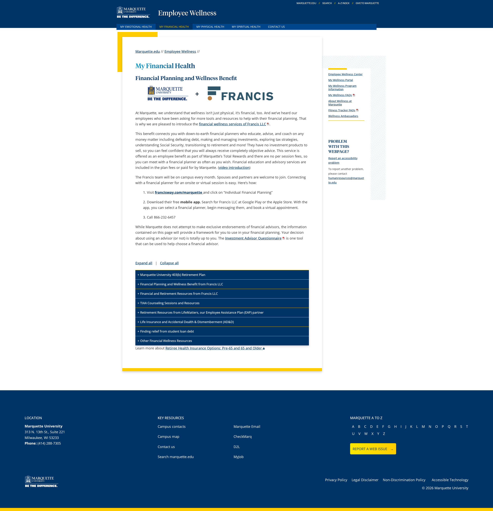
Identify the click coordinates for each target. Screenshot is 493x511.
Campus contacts (172, 426)
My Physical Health (210, 26)
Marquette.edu (147, 51)
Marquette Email (247, 426)
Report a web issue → (373, 448)
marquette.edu (306, 3)
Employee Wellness (187, 13)
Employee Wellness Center (345, 74)
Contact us (166, 446)
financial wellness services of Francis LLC (232, 124)
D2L (237, 446)
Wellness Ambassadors (343, 116)
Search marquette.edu (176, 456)
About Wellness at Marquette (340, 102)
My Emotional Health (136, 26)
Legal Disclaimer (365, 479)
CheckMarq (243, 436)
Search (327, 3)
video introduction (234, 167)
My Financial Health (174, 26)
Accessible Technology (450, 479)
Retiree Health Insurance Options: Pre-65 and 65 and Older (213, 348)
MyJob (239, 456)
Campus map (168, 436)
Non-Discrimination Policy (404, 479)
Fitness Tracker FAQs (341, 110)
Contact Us (276, 26)
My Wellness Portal (340, 80)
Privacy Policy (336, 479)
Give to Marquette (367, 3)
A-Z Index (344, 3)
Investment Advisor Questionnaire (253, 238)
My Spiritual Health (246, 26)
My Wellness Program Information (342, 87)
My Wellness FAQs (340, 95)
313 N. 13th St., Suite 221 (45, 432)
